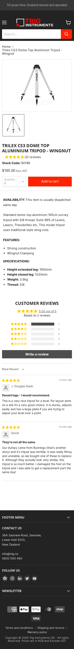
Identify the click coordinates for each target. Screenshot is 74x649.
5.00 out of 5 (48, 311)
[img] (11, 380)
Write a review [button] (37, 354)
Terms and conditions (19, 627)
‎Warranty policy (37, 632)
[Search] (66, 34)
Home (6, 46)
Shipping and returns (50, 627)
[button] (15, 157)
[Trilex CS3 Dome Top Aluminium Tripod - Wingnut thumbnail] (13, 125)
